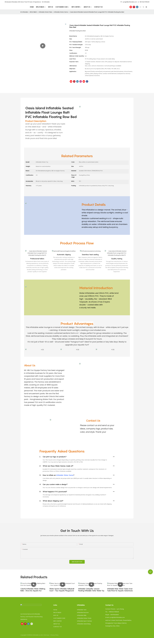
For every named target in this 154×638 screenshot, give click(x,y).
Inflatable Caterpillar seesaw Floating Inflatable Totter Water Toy (91, 590)
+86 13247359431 (144, 2)
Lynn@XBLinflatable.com (130, 2)
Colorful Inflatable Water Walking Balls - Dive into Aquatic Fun (32, 590)
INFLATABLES (33, 12)
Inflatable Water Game (61, 12)
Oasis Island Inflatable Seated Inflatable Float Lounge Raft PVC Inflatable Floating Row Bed (97, 12)
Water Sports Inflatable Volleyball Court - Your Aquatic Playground (61, 590)
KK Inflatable (24, 12)
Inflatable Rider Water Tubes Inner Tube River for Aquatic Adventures (120, 590)
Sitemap (46, 635)
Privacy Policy (54, 635)
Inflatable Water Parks (45, 12)
